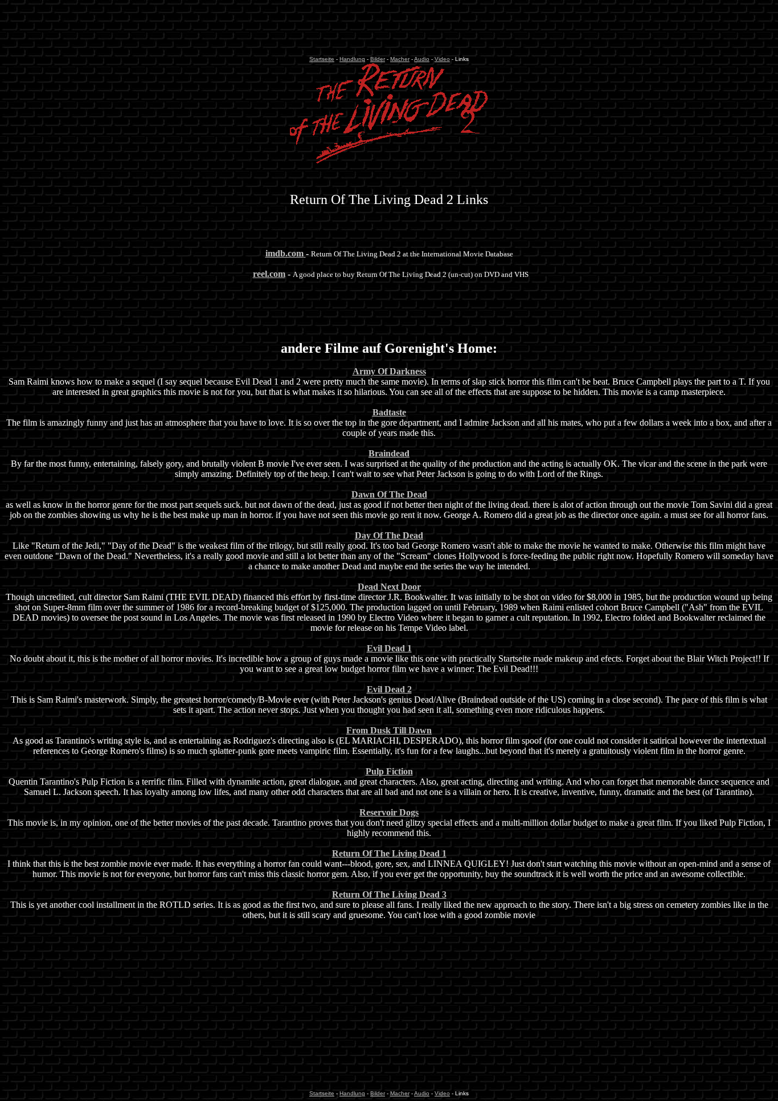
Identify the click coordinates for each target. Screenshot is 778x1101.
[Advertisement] (389, 30)
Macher (400, 59)
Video (442, 59)
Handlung (352, 59)
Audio (421, 59)
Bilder (377, 59)
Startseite (321, 59)
